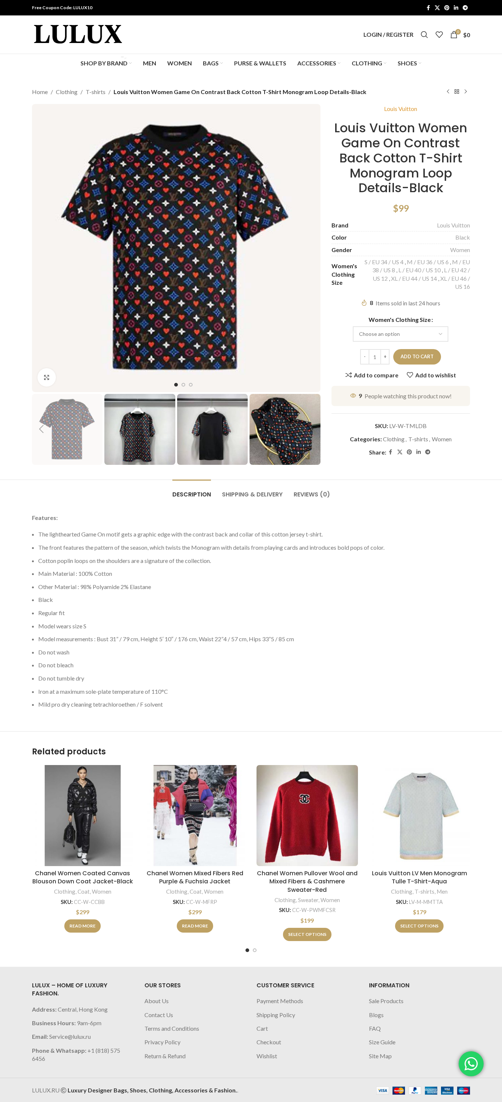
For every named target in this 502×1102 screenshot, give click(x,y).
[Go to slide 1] (247, 950)
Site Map (380, 1055)
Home (40, 91)
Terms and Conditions (171, 1028)
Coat (84, 891)
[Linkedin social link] (456, 8)
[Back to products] (456, 91)
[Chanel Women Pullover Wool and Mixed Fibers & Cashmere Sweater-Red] (307, 815)
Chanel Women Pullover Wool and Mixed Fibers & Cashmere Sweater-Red (307, 881)
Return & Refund (165, 1055)
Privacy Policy (162, 1041)
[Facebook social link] (428, 8)
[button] (41, 429)
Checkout (269, 1041)
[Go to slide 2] (255, 950)
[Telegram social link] (465, 8)
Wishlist (267, 1055)
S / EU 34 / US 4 (384, 261)
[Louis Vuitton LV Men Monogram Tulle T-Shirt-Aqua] (419, 815)
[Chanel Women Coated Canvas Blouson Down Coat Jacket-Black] (82, 815)
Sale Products (386, 1000)
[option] (176, 385)
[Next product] (465, 91)
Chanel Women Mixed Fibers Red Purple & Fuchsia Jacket (195, 877)
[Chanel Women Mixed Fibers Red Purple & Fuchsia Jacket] (195, 815)
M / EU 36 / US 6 (428, 261)
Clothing (67, 91)
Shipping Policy (276, 1014)
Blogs (376, 1014)
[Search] (424, 34)
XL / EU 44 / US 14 (414, 278)
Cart (262, 1028)
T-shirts (95, 91)
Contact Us (158, 1014)
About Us (156, 1000)
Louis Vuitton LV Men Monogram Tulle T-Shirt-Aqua (419, 877)
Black (462, 237)
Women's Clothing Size (400, 319)
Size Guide (382, 1041)
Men (442, 891)
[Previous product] (448, 91)
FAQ (375, 1028)
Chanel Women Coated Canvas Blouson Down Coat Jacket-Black (82, 877)
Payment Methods (280, 1000)
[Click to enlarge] (46, 377)
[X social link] (437, 8)
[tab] (191, 491)
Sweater (308, 900)
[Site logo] (78, 33)
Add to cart (417, 356)
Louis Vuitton (400, 108)
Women (460, 249)
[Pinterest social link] (447, 8)
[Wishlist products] (439, 34)
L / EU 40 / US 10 (419, 269)
